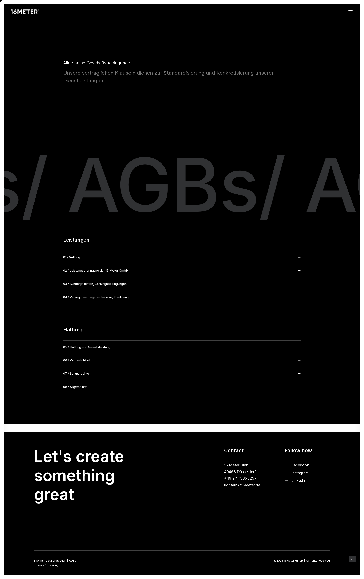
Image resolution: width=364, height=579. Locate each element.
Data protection (56, 560)
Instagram (300, 473)
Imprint (38, 560)
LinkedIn (298, 480)
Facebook (300, 465)
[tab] (182, 257)
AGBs (72, 560)
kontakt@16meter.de (242, 485)
